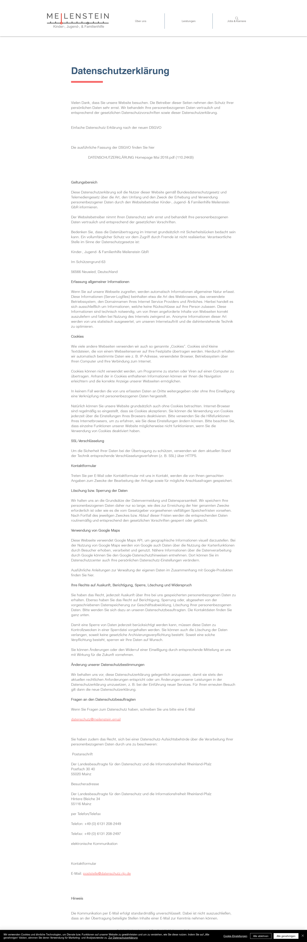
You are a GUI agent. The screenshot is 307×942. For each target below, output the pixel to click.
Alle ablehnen (260, 936)
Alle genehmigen (286, 936)
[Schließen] (303, 936)
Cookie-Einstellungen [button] (235, 936)
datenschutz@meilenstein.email (96, 719)
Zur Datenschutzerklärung (123, 937)
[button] (188, 21)
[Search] (237, 18)
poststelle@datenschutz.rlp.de (107, 873)
